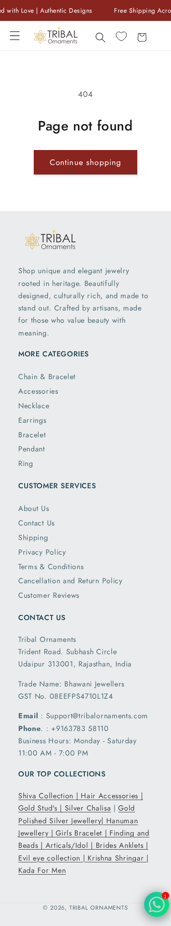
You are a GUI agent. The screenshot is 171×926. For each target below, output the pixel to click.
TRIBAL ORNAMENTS (98, 907)
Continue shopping (86, 162)
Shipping (33, 537)
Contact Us (36, 523)
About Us (33, 508)
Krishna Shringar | (118, 858)
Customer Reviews (48, 595)
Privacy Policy (42, 552)
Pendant (31, 449)
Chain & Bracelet (47, 376)
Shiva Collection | (49, 796)
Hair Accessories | (112, 796)
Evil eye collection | (53, 858)
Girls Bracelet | (82, 833)
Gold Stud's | (41, 808)
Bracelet (32, 435)
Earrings (32, 420)
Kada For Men (42, 870)
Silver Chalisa (88, 808)
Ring (25, 463)
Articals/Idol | (71, 845)
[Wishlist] (121, 36)
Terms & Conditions (50, 566)
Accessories (38, 391)
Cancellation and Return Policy (70, 581)
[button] (15, 35)
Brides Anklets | (122, 845)
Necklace (34, 405)
